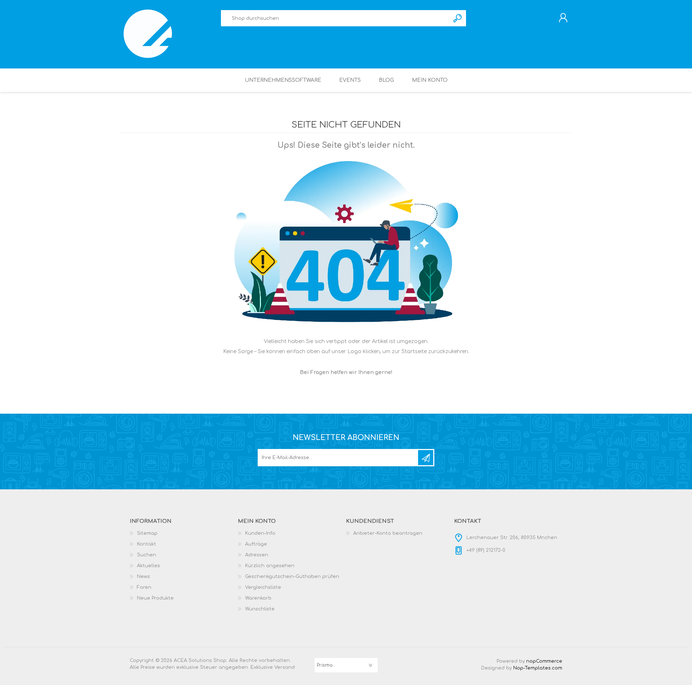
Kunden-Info (260, 533)
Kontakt (146, 544)
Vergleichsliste (263, 587)
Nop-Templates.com (537, 668)
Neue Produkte (155, 598)
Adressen (256, 554)
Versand (284, 667)
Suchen (458, 18)
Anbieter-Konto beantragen (387, 533)
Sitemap (147, 533)
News (143, 576)
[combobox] (335, 18)
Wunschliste (260, 608)
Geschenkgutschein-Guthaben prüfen (292, 576)
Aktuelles (148, 565)
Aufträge (256, 544)
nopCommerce (544, 661)
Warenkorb (258, 598)
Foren (144, 587)
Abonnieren (425, 457)
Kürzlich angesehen (269, 565)
